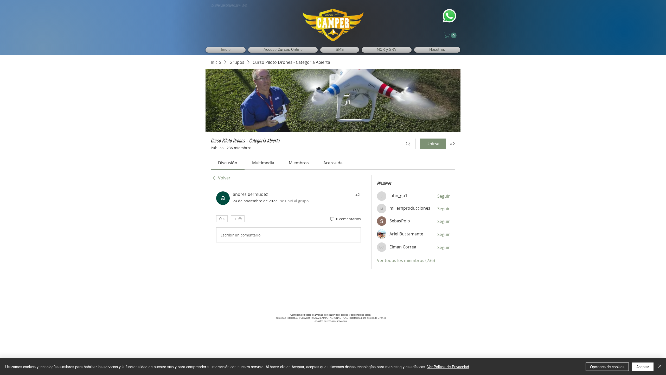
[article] (288, 218)
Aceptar (642, 366)
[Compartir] (358, 194)
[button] (451, 35)
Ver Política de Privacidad (448, 366)
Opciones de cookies (607, 366)
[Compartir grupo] (452, 143)
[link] (227, 163)
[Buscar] (408, 144)
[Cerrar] (660, 366)
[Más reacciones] (238, 218)
